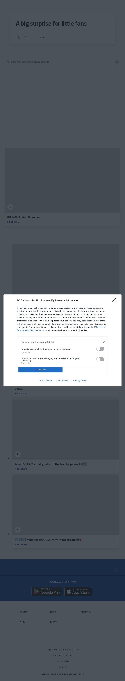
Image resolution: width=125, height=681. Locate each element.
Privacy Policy (79, 380)
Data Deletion (45, 380)
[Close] (115, 301)
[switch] (100, 349)
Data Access (62, 380)
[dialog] (62, 340)
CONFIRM (40, 370)
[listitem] (62, 342)
